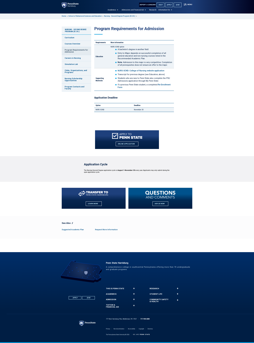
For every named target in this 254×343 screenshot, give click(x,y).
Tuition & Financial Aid (112, 306)
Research (152, 10)
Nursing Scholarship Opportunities (73, 79)
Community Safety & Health (159, 300)
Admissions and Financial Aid (133, 10)
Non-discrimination (119, 329)
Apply (169, 5)
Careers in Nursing (73, 58)
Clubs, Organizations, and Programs (76, 71)
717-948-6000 (145, 319)
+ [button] (134, 288)
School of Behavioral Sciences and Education (85, 16)
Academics (112, 10)
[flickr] (81, 288)
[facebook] (71, 288)
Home (64, 16)
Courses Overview (72, 44)
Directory (150, 329)
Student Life (156, 294)
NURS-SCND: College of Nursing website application (141, 70)
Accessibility (131, 329)
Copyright (141, 329)
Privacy (108, 329)
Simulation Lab (71, 64)
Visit (160, 5)
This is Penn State (115, 289)
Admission (111, 299)
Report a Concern (147, 5)
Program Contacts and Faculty (74, 88)
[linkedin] (76, 288)
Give (177, 5)
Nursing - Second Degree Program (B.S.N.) (119, 16)
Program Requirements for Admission (76, 51)
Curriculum (69, 38)
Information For (164, 10)
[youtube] (87, 288)
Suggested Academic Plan (73, 230)
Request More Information (106, 230)
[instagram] (92, 288)
